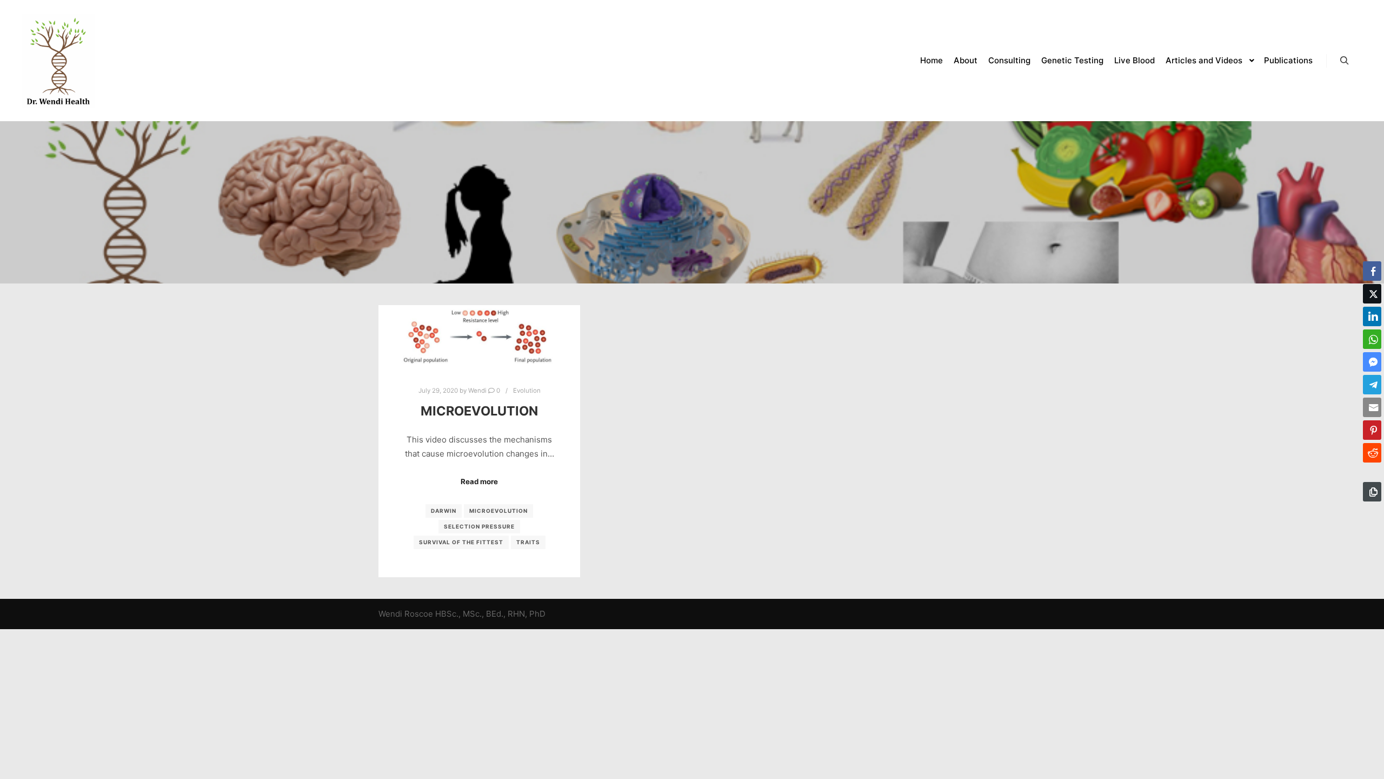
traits (528, 542)
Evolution (527, 390)
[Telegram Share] (1372, 384)
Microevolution (479, 411)
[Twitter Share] (1372, 293)
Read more (479, 481)
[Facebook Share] (1372, 271)
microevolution (498, 510)
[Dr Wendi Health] (58, 60)
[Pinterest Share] (1372, 430)
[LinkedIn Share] (1372, 316)
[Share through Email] (1372, 407)
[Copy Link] (1372, 491)
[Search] (1344, 61)
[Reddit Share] (1372, 453)
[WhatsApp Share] (1372, 339)
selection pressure (479, 526)
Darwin (443, 510)
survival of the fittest (461, 542)
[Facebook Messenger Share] (1372, 362)
